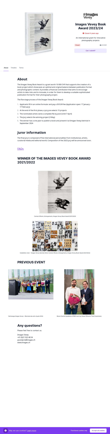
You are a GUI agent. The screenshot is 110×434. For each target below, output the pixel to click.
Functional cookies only (79, 430)
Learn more (31, 430)
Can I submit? (90, 50)
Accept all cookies (98, 430)
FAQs (20, 148)
